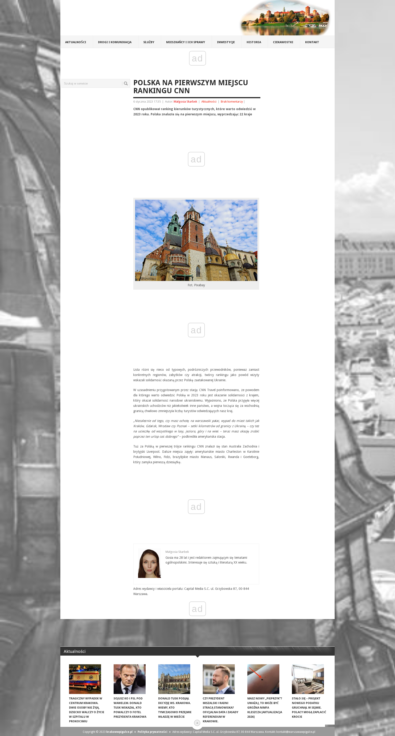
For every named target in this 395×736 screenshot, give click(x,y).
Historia (254, 42)
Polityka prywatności (152, 731)
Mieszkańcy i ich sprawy (185, 42)
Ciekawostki (283, 42)
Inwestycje (226, 42)
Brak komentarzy (232, 101)
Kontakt (312, 42)
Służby (148, 42)
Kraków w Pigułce (127, 19)
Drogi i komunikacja (114, 42)
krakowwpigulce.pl (119, 731)
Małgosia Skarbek (185, 101)
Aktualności (75, 42)
